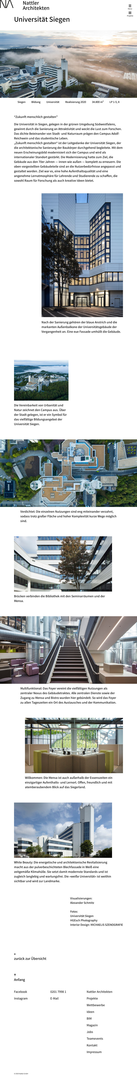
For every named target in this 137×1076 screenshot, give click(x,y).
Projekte (92, 998)
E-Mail (54, 998)
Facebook (20, 992)
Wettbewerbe (96, 1005)
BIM (89, 1019)
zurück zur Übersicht (30, 959)
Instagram (21, 998)
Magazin (92, 1025)
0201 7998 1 (58, 992)
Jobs (90, 1032)
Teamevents (95, 1039)
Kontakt (92, 1045)
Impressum (94, 1052)
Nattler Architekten (36, 6)
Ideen (90, 1012)
